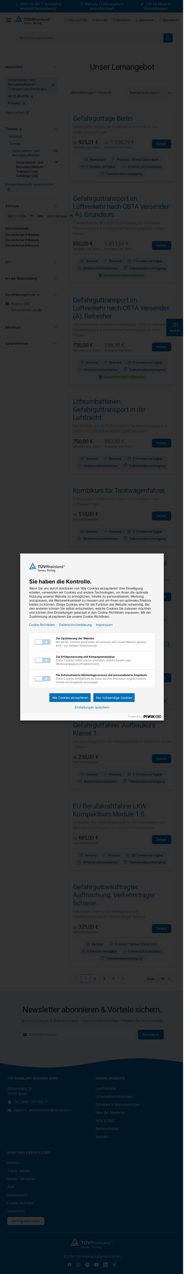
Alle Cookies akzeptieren (70, 697)
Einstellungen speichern (92, 707)
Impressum (104, 625)
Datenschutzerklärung (75, 625)
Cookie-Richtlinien (42, 625)
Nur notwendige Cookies (114, 697)
